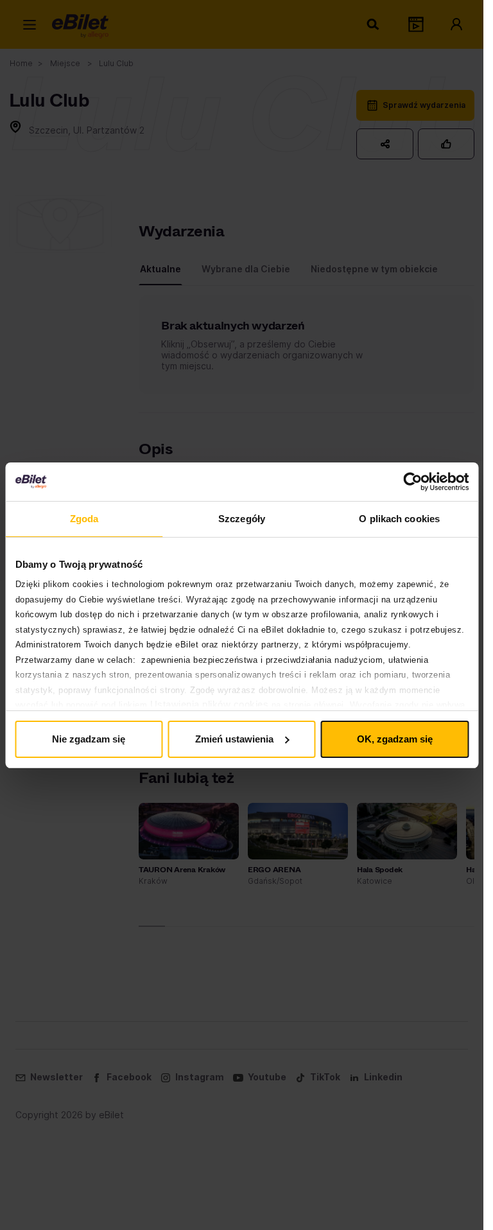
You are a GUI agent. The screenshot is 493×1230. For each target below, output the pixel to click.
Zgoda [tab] (84, 518)
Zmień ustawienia (234, 739)
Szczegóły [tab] (241, 518)
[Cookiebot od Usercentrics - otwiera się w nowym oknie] (412, 481)
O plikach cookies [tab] (399, 518)
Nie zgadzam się (88, 739)
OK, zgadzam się (395, 739)
